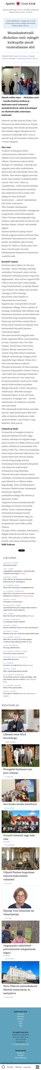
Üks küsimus (7, 631)
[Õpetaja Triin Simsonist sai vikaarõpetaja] (20, 908)
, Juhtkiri (13, 599)
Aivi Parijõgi (9, 777)
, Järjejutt (17, 637)
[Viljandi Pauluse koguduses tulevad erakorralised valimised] (20, 869)
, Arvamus (13, 691)
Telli (20, 1026)
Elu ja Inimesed (8, 585)
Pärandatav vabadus (11, 693)
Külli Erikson (23, 56)
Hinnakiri (20, 1016)
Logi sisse (27, 1067)
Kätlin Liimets (9, 808)
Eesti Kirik (28, 3)
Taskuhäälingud (20, 1058)
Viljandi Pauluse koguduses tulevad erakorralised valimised (18, 876)
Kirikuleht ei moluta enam (12, 602)
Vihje (20, 1024)
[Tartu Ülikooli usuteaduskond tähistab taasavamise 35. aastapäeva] (20, 983)
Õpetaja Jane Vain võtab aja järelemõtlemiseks (21, 633)
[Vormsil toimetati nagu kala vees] (20, 832)
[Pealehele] (18, 6)
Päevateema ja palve (10, 657)
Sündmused (7, 577)
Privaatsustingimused (20, 1044)
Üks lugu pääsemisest (11, 648)
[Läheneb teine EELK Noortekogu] (20, 731)
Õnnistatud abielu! (10, 565)
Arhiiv (20, 1021)
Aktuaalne (7, 625)
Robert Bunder (10, 742)
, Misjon (16, 585)
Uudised (5, 58)
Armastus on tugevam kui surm (15, 665)
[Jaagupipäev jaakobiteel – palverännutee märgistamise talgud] (20, 943)
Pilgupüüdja (7, 563)
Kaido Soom (9, 997)
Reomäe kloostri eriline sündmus (15, 616)
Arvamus (6, 599)
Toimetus (20, 1014)
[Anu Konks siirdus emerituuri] (20, 801)
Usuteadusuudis (9, 605)
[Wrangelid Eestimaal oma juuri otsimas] (20, 766)
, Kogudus (17, 651)
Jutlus (5, 645)
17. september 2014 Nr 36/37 (26, 58)
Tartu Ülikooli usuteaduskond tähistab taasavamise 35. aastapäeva (20, 990)
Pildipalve (6, 619)
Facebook (20, 1053)
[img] (38, 1067)
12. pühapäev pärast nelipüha (14, 622)
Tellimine (18, 1067)
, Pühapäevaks (15, 619)
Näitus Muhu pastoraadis (12, 688)
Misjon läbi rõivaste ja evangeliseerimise (18, 588)
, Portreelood (19, 591)
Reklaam (20, 1019)
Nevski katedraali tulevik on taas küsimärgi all (20, 628)
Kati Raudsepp (10, 845)
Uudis (5, 569)
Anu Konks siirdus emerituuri (13, 653)
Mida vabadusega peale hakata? (15, 671)
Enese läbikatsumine (11, 659)
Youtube (21, 1055)
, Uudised (15, 563)
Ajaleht (10, 3)
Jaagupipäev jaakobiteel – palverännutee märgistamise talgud (19, 949)
